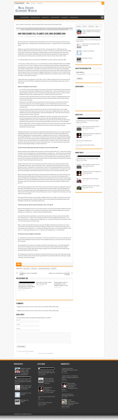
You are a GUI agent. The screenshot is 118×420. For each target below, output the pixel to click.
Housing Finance (74, 17)
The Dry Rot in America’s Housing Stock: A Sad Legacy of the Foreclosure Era (26, 286)
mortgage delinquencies (44, 268)
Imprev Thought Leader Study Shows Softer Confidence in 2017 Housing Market (91, 31)
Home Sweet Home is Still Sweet (90, 178)
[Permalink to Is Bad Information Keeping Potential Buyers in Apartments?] (64, 401)
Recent (84, 26)
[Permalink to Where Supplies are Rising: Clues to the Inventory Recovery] (79, 128)
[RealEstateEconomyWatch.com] (26, 11)
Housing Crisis (45, 17)
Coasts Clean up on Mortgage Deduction (68, 394)
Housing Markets (25, 17)
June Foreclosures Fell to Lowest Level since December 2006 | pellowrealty (40, 310)
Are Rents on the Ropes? (88, 51)
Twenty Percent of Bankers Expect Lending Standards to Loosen (70, 377)
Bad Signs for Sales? (87, 58)
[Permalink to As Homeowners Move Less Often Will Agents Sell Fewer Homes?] (88, 37)
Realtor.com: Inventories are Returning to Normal (59, 273)
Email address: (80, 72)
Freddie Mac (34, 268)
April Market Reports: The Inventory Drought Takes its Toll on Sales (46, 372)
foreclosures (26, 268)
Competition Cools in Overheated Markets (28, 273)
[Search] (103, 3)
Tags (97, 26)
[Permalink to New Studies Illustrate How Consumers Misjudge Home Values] (64, 385)
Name (17, 320)
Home (27, 3)
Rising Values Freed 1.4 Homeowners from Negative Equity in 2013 (61, 284)
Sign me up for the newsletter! (26, 351)
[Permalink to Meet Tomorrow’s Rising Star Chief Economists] (79, 45)
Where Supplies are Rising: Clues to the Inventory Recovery (49, 381)
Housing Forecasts (35, 17)
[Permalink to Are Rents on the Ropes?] (79, 52)
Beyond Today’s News (25, 24)
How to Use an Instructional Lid (84, 140)
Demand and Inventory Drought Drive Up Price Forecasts (49, 390)
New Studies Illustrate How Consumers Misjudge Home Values (69, 386)
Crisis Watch (38, 36)
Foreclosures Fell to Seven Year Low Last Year (44, 283)
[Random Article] (102, 17)
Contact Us (40, 3)
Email (17, 324)
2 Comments (62, 36)
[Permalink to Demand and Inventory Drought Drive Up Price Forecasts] (79, 135)
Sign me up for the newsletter (46, 353)
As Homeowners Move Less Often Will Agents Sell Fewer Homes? (23, 381)
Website (18, 328)
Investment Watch (55, 17)
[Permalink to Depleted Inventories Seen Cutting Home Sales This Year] (79, 187)
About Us (33, 3)
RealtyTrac (53, 268)
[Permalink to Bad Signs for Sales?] (79, 60)
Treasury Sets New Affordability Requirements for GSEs (70, 370)
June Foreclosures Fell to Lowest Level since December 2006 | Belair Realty (40, 306)
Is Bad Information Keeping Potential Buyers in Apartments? (70, 403)
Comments (91, 26)
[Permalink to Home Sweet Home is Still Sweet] (79, 180)
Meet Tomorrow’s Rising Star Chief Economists (26, 387)
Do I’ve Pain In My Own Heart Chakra (85, 145)
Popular (79, 26)
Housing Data (64, 17)
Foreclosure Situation (46, 36)
